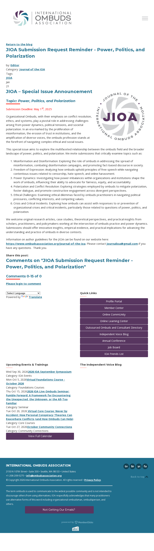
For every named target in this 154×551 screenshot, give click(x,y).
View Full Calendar (40, 436)
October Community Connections (49, 427)
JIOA (9, 78)
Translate (35, 297)
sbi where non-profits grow (80, 528)
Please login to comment (23, 283)
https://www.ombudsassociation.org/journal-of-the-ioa (45, 243)
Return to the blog (19, 44)
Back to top (138, 476)
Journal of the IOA (32, 69)
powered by (67, 522)
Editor (15, 65)
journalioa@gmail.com (122, 243)
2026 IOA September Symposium (50, 371)
